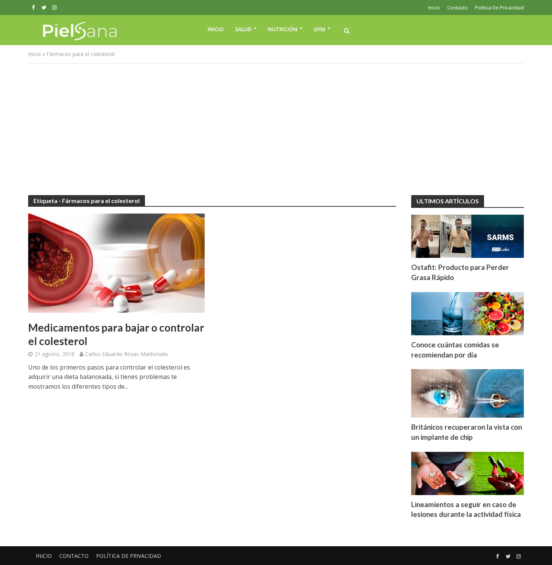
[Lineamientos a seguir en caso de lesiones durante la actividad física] (467, 472)
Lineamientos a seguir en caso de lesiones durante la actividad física (466, 509)
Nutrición (282, 29)
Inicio (434, 7)
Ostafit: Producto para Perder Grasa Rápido (460, 272)
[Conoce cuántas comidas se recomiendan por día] (467, 313)
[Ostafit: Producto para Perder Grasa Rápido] (467, 235)
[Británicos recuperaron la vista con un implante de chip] (467, 393)
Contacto (457, 7)
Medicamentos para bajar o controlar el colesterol (116, 334)
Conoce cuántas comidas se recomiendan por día (455, 349)
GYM (319, 29)
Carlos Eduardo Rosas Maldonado (126, 353)
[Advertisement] (276, 127)
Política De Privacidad (499, 7)
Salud (243, 29)
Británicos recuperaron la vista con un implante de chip (466, 432)
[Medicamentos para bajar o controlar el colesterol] (116, 262)
